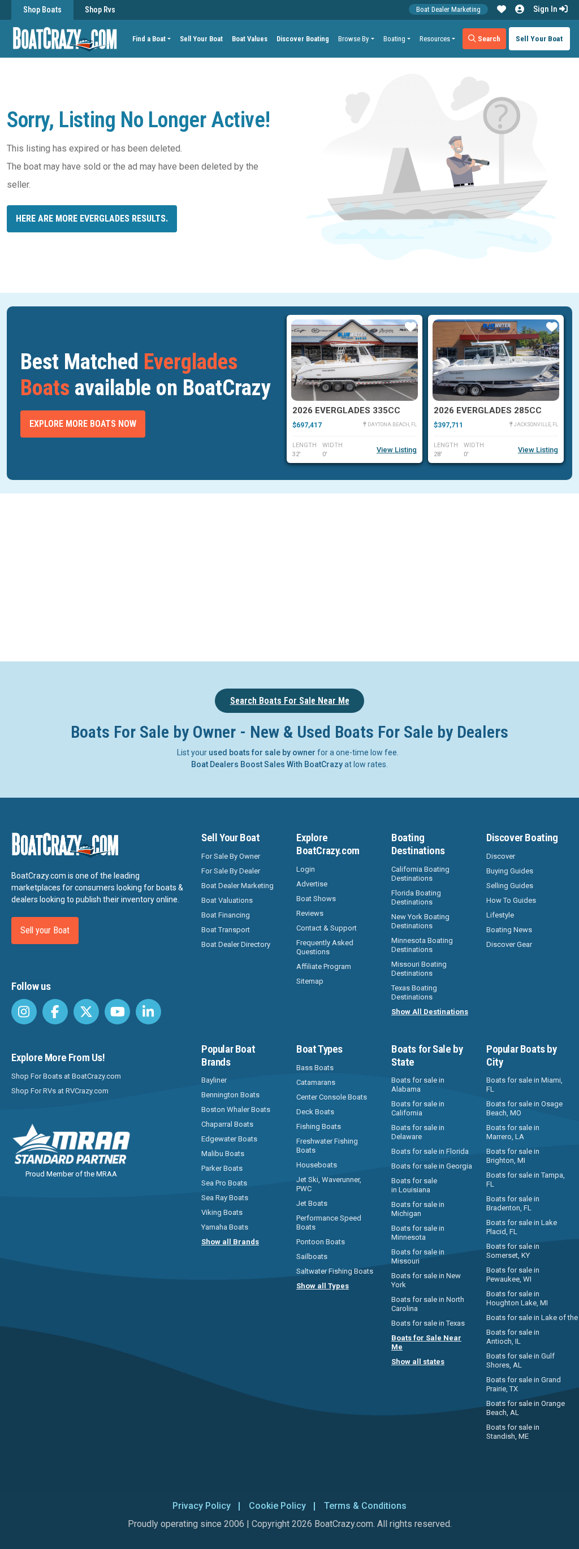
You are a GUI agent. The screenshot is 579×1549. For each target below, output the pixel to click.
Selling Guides (509, 885)
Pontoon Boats (320, 1242)
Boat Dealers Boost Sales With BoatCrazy (267, 764)
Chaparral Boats (227, 1124)
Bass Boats (315, 1067)
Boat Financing (225, 915)
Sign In (546, 9)
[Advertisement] (296, 575)
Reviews (309, 913)
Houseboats (316, 1165)
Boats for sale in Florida (430, 1151)
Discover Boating (302, 38)
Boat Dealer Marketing (448, 9)
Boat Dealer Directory (235, 944)
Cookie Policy (277, 1505)
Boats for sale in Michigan (417, 1209)
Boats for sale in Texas (428, 1323)
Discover (500, 856)
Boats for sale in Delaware (417, 1132)
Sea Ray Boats (224, 1197)
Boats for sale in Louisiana (414, 1185)
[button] (501, 9)
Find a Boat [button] (149, 38)
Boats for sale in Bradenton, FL (512, 1203)
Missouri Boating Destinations (419, 968)
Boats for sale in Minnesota (417, 1232)
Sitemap (309, 981)
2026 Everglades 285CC (488, 410)
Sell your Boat (45, 930)
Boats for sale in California (417, 1108)
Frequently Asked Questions (324, 947)
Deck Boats (315, 1111)
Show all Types (322, 1286)
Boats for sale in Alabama (417, 1084)
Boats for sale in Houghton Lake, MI (517, 1298)
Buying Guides (509, 871)
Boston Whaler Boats (235, 1109)
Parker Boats (222, 1168)
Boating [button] (394, 38)
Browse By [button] (353, 38)
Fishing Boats (318, 1126)
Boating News (509, 929)
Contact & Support (326, 928)
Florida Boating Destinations (416, 897)
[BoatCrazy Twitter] (86, 1011)
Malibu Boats (222, 1153)
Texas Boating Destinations (414, 992)
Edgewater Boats (229, 1139)
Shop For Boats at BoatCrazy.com (66, 1076)
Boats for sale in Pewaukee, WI (512, 1274)
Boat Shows (316, 898)
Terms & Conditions (365, 1505)
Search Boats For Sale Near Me (289, 700)
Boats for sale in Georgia (431, 1166)
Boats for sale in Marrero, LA (512, 1132)
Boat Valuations (227, 900)
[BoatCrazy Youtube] (117, 1011)
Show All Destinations (429, 1011)
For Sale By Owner (230, 856)
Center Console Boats (331, 1097)
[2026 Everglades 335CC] (354, 360)
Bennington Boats (230, 1095)
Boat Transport (225, 929)
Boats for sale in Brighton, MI (512, 1156)
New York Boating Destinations (420, 921)
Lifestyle (500, 915)
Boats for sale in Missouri (417, 1256)
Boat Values (249, 38)
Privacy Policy (201, 1505)
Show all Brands (230, 1242)
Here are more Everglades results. (92, 218)
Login (305, 869)
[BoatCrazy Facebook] (55, 1011)
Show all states (417, 1361)
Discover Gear (509, 944)
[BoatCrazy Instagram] (24, 1011)
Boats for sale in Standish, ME (512, 1431)
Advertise (311, 884)
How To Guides (511, 900)
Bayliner (214, 1080)
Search (488, 38)
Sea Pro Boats (224, 1183)
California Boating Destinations (420, 873)
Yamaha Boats (224, 1227)
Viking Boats (222, 1212)
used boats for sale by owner (262, 752)
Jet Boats (311, 1203)
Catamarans (315, 1082)
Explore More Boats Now (82, 423)
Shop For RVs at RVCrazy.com (60, 1091)
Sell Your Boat (201, 38)
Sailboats (311, 1256)
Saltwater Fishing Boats (334, 1271)
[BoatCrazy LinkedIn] (148, 1011)
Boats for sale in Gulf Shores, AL (520, 1360)
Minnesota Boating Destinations (422, 945)
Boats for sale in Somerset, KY (512, 1251)
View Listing (397, 449)
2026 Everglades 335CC (346, 410)
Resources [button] (435, 38)
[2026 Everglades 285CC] (496, 360)
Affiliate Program (323, 966)
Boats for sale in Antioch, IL (512, 1336)
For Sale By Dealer (230, 871)
